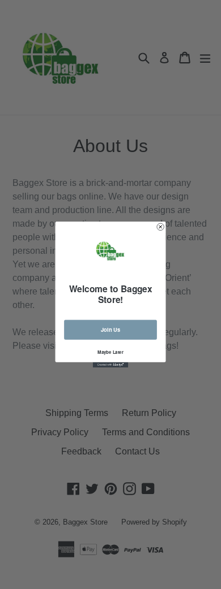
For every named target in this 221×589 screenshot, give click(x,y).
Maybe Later (110, 352)
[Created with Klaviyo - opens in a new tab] (110, 364)
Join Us (110, 330)
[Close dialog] (160, 226)
